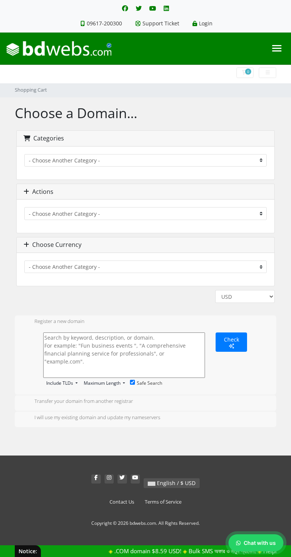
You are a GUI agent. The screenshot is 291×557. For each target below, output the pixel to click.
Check (231, 339)
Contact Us (122, 502)
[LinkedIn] (166, 8)
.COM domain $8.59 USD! (141, 551)
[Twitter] (138, 8)
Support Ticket (160, 23)
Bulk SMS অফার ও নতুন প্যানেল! (216, 551)
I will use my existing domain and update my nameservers (97, 417)
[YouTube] (152, 8)
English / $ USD (175, 483)
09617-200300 (104, 23)
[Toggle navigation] (276, 48)
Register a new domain (59, 321)
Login (206, 23)
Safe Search (149, 383)
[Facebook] (125, 8)
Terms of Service (163, 502)
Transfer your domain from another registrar (83, 401)
